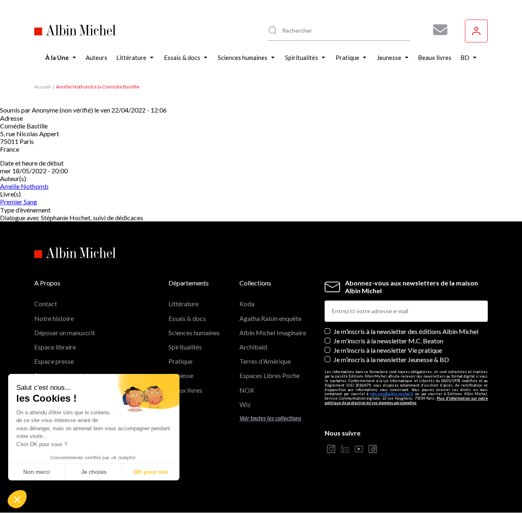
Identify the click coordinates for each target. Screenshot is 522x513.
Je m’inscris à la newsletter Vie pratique (388, 350)
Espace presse (54, 361)
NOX (246, 390)
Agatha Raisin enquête (270, 318)
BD (173, 404)
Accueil (42, 87)
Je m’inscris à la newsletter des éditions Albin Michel (406, 331)
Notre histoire (54, 318)
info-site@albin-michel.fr (392, 393)
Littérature (183, 303)
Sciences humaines (194, 332)
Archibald (253, 347)
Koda (246, 303)
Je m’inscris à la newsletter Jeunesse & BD (391, 359)
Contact (45, 303)
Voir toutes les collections (270, 418)
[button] (17, 499)
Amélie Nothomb (24, 186)
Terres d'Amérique (265, 361)
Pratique (180, 361)
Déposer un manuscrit (64, 332)
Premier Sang (18, 202)
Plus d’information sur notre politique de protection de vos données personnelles (406, 400)
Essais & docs (187, 318)
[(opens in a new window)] (331, 449)
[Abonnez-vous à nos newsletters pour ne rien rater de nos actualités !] (437, 30)
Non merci (36, 472)
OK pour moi (150, 472)
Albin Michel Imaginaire (272, 332)
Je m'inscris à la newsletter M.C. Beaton (388, 341)
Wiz (245, 404)
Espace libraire (55, 347)
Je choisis (93, 472)
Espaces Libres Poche (269, 375)
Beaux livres (185, 390)
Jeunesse (180, 375)
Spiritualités (185, 347)
